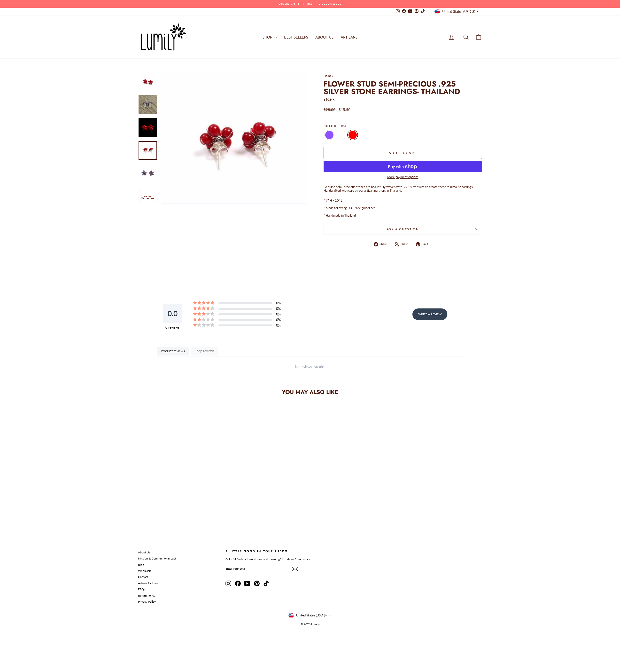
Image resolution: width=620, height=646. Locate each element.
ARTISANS (349, 37)
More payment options (402, 177)
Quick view (179, 484)
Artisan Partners (148, 583)
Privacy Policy (147, 601)
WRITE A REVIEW (430, 314)
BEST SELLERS (296, 37)
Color (335, 126)
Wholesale (144, 571)
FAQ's (142, 589)
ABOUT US (324, 37)
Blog (141, 565)
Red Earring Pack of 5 (341, 135)
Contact (143, 577)
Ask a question (403, 229)
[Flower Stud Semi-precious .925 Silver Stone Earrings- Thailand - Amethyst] (172, 506)
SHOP (268, 37)
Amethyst (329, 135)
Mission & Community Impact (157, 558)
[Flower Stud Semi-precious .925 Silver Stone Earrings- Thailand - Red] (185, 506)
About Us (144, 552)
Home (327, 76)
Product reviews (173, 351)
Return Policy (146, 595)
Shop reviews (204, 351)
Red (352, 135)
